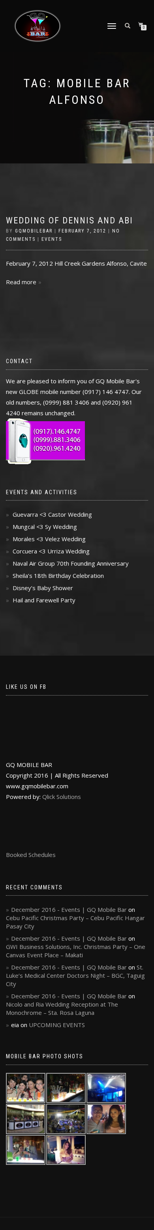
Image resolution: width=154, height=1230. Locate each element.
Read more (21, 282)
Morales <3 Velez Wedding (49, 539)
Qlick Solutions (61, 797)
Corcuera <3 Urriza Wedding (51, 551)
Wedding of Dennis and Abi (69, 220)
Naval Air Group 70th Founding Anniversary (71, 563)
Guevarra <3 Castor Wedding (52, 514)
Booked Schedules (31, 855)
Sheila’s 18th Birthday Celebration (58, 575)
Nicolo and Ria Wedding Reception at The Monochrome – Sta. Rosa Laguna (62, 1008)
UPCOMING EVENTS (57, 1025)
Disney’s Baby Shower (43, 588)
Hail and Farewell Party (44, 600)
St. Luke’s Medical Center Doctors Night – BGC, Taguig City (75, 975)
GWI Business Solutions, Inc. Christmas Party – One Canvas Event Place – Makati (75, 951)
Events (51, 239)
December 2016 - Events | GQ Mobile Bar (69, 909)
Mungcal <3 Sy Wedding (45, 527)
